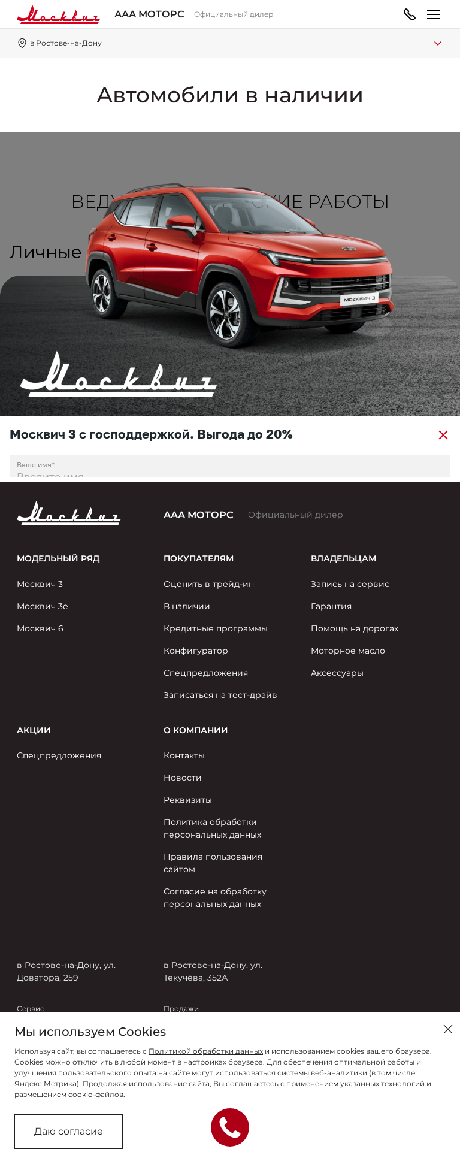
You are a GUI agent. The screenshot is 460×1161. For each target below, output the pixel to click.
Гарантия (331, 606)
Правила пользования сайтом (213, 863)
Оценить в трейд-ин (209, 584)
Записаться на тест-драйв (220, 695)
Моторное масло (348, 650)
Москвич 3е (42, 606)
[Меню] (433, 14)
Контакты (184, 755)
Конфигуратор (196, 650)
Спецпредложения (206, 672)
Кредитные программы (216, 628)
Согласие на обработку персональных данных (215, 897)
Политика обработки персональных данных (212, 828)
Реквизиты (188, 799)
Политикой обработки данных (206, 1051)
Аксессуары (337, 672)
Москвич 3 (40, 584)
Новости (183, 777)
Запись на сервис (350, 584)
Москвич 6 (40, 628)
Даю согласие (68, 1131)
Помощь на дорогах (354, 628)
